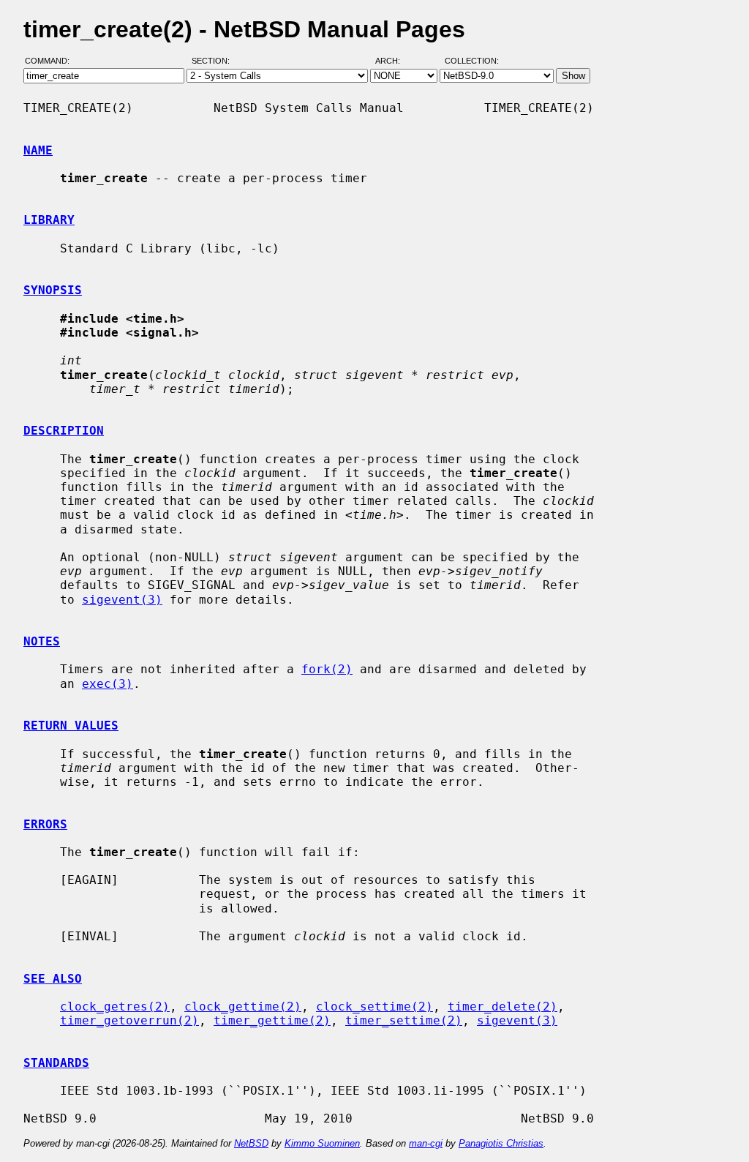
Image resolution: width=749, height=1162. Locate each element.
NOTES (41, 641)
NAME (38, 150)
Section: (214, 60)
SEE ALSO (52, 979)
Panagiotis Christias (501, 1143)
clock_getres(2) (115, 1006)
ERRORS (45, 824)
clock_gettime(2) (242, 1006)
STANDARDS (56, 1063)
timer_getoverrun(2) (129, 1020)
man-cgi (426, 1143)
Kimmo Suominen (322, 1143)
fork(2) (327, 669)
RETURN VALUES (70, 725)
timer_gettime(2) (272, 1020)
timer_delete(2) (502, 1006)
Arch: (394, 60)
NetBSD (251, 1143)
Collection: (472, 60)
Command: (51, 60)
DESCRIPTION (63, 431)
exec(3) (107, 684)
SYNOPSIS (52, 290)
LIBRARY (49, 220)
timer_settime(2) (403, 1020)
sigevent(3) (122, 600)
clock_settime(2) (374, 1006)
